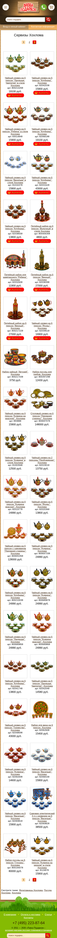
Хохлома (16, 892)
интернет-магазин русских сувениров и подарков (28, 930)
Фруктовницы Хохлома (31, 890)
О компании (10, 914)
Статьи (48, 914)
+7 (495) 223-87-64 (29, 923)
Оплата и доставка (30, 914)
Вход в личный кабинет (14, 26)
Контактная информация (42, 26)
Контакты (28, 917)
